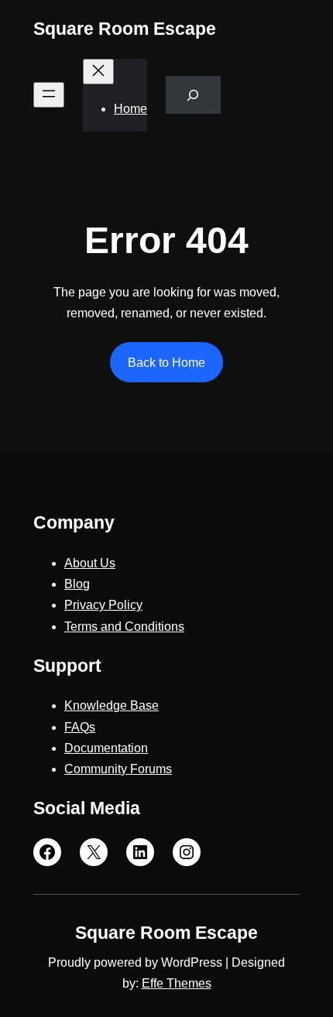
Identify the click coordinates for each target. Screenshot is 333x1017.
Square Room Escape (124, 29)
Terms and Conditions (124, 626)
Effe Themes (176, 983)
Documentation (106, 748)
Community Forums (118, 769)
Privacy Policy (103, 604)
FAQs (79, 727)
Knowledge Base (111, 705)
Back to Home (166, 362)
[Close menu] (98, 71)
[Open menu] (48, 95)
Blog (77, 584)
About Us (89, 563)
